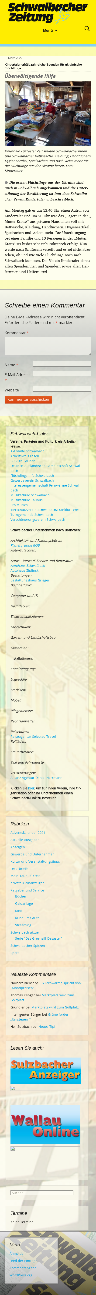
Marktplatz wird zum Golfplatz (55, 1007)
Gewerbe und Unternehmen (32, 854)
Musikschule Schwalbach (30, 495)
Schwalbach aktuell (25, 932)
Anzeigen (17, 847)
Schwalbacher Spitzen (27, 945)
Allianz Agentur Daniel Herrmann (36, 777)
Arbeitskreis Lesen (24, 456)
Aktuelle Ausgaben (25, 840)
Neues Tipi (46, 1026)
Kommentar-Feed (23, 1268)
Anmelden (18, 1253)
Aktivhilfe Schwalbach (27, 451)
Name (11, 364)
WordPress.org (21, 1275)
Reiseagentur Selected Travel (33, 736)
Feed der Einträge (23, 1260)
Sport (14, 953)
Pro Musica (19, 505)
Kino (18, 910)
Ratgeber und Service (27, 890)
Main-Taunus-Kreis (25, 876)
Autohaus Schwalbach (27, 565)
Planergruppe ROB (25, 545)
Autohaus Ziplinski (24, 570)
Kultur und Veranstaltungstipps (35, 861)
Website (12, 390)
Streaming (23, 925)
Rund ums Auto (27, 918)
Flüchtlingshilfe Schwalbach (32, 475)
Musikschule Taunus (26, 500)
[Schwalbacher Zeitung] (48, 14)
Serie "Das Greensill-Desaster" (38, 938)
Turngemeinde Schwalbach (31, 514)
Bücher (20, 896)
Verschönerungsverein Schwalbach (37, 519)
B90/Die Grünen (22, 461)
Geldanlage (24, 903)
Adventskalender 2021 (27, 832)
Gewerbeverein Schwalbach (32, 480)
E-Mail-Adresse (18, 377)
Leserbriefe (19, 868)
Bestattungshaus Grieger (29, 580)
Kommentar (17, 332)
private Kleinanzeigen (27, 883)
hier (31, 788)
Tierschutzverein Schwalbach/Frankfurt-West (45, 509)
